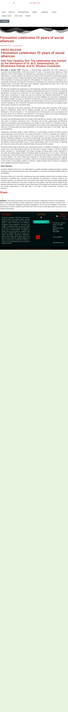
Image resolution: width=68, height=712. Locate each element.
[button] (41, 217)
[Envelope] (44, 237)
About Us (12, 12)
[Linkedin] (38, 227)
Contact (28, 16)
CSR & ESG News (23, 12)
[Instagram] (38, 237)
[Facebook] (44, 227)
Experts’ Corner (7, 16)
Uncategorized (17, 45)
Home (3, 12)
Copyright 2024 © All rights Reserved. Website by (34, 248)
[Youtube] (44, 232)
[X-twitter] (38, 232)
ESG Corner (18, 16)
